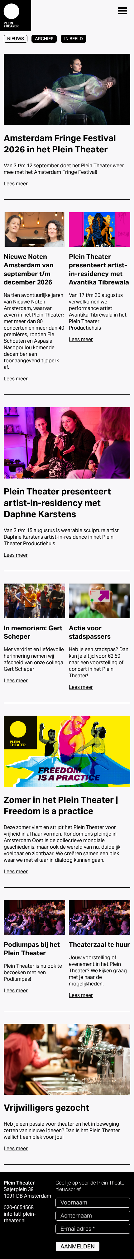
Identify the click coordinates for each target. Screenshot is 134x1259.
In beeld (73, 38)
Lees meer (16, 183)
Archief (44, 38)
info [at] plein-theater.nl (20, 1217)
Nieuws (15, 38)
